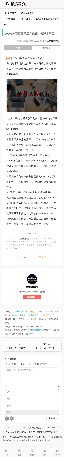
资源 (18, 63)
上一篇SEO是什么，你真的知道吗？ (17, 346)
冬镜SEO (31, 432)
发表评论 (52, 418)
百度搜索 (44, 63)
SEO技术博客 (27, 13)
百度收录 (49, 312)
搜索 (22, 58)
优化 (43, 68)
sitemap (11, 160)
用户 (45, 455)
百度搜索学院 (53, 41)
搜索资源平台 (26, 139)
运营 (18, 144)
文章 (32, 455)
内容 (11, 74)
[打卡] (12, 418)
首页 (6, 455)
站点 (8, 129)
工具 (11, 68)
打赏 (44, 257)
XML (15, 428)
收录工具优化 (49, 315)
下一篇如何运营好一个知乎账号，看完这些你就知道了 (46, 346)
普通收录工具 (27, 118)
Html (23, 428)
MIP (7, 428)
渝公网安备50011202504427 (44, 428)
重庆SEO (11, 13)
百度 (16, 139)
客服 (19, 455)
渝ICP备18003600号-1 (47, 432)
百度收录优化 (19, 315)
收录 (23, 68)
